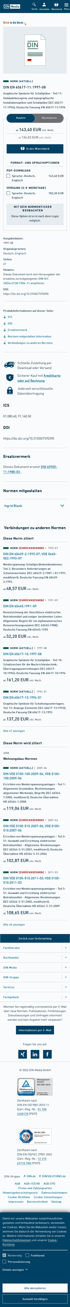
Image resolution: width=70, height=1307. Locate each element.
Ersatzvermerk (17, 329)
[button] (44, 6)
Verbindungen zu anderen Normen (30, 342)
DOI (9, 323)
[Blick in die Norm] (35, 47)
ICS (9, 316)
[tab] (35, 505)
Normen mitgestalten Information (29, 336)
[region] (35, 1246)
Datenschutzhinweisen (17, 1240)
